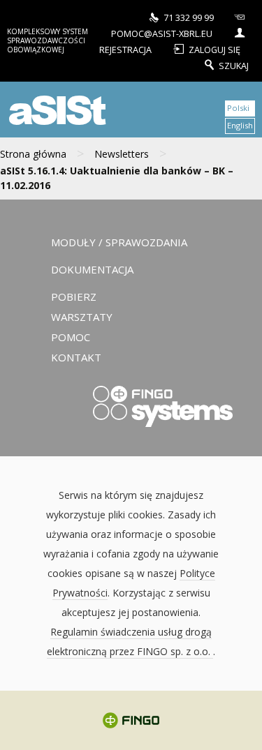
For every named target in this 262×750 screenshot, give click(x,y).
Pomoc (70, 337)
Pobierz (73, 296)
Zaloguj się (214, 49)
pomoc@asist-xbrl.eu (161, 33)
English (240, 125)
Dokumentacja (92, 269)
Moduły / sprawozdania (119, 242)
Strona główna (33, 153)
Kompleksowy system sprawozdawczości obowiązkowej (47, 40)
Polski (238, 108)
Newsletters (121, 153)
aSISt (55, 109)
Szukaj (234, 65)
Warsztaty (81, 317)
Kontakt (76, 357)
